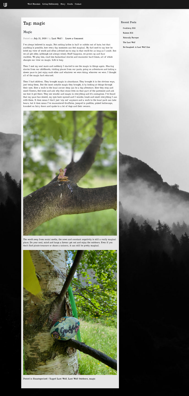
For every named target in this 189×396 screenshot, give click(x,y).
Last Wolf (57, 38)
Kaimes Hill (128, 33)
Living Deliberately (50, 4)
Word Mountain (33, 4)
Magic (27, 32)
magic (92, 378)
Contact (78, 4)
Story (63, 4)
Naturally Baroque (131, 37)
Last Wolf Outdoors (78, 378)
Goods (70, 4)
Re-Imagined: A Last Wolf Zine (136, 47)
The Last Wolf (129, 42)
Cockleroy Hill (129, 28)
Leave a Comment (74, 38)
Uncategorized (40, 378)
